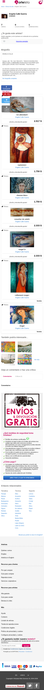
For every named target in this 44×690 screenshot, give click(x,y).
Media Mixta (19, 518)
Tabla (30, 499)
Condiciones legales (8, 628)
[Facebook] (36, 686)
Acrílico (17, 499)
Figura (3, 508)
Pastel (17, 521)
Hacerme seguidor (22, 41)
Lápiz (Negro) (19, 523)
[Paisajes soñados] (25, 348)
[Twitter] (30, 686)
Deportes (4, 513)
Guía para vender (7, 597)
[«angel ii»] (22, 239)
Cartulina (32, 496)
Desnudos (4, 503)
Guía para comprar (7, 574)
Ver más (36, 359)
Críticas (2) (18, 376)
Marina (3, 496)
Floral (3, 499)
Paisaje (3, 494)
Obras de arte (9, 6)
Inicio (2, 6)
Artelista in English (7, 557)
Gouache (18, 501)
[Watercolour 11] (8, 360)
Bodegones (5, 501)
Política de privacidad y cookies (12, 631)
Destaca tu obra (6, 601)
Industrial (18, 513)
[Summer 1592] (25, 360)
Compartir (6, 89)
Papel (31, 508)
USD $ (22, 675)
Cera (16, 528)
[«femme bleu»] (22, 185)
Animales (4, 506)
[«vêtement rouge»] (22, 277)
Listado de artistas (7, 620)
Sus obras (6, 91)
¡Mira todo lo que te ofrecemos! (22, 477)
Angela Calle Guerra (18, 14)
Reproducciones (6, 577)
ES (16, 675)
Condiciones (28, 651)
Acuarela (18, 496)
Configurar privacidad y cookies (12, 635)
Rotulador (18, 506)
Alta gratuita (5, 593)
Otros (3, 516)
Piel (30, 503)
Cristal (31, 501)
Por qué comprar (6, 570)
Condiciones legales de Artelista (20, 649)
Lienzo (31, 494)
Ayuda (3, 613)
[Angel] (22, 315)
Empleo (3, 554)
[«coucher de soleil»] (22, 212)
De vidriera (18, 508)
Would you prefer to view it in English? (31, 535)
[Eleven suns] (8, 348)
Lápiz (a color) (19, 525)
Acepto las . (17, 649)
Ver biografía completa (9, 78)
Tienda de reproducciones (10, 624)
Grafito (17, 511)
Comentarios (7, 376)
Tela (30, 511)
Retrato (3, 511)
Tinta (16, 516)
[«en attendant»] (22, 105)
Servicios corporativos (8, 581)
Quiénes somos (6, 550)
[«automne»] (22, 145)
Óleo (16, 494)
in (28, 675)
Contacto (4, 617)
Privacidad (21, 651)
